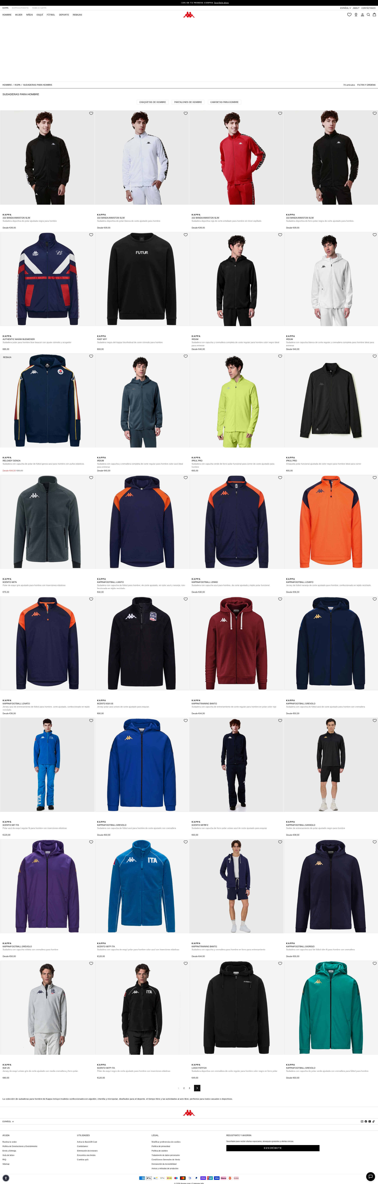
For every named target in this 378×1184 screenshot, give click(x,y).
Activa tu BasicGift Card (87, 1142)
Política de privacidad (161, 1146)
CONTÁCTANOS (368, 8)
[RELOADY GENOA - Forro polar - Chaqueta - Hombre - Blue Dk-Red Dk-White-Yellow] (4, 454)
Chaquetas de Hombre (152, 102)
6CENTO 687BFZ (229, 825)
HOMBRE (6, 15)
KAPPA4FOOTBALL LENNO (231, 582)
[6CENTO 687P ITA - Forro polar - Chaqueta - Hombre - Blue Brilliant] (99, 940)
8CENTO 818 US (123, 703)
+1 (212, 697)
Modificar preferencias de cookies (166, 1142)
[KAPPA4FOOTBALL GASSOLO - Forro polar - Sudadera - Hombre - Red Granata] (297, 819)
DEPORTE (64, 15)
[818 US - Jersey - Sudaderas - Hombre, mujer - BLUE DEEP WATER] (104, 697)
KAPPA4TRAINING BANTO (234, 703)
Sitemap (6, 1164)
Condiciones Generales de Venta (166, 1160)
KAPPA (6, 8)
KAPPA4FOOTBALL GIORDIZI (320, 946)
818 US (40, 1068)
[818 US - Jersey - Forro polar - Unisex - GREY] (108, 697)
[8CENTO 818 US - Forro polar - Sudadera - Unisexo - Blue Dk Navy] (99, 697)
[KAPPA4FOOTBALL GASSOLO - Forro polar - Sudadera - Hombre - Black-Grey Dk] (288, 819)
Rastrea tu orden (10, 1142)
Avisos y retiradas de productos (165, 1168)
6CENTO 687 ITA (35, 825)
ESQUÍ (40, 15)
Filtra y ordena (366, 85)
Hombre (7, 85)
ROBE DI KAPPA (39, 8)
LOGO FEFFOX (234, 1068)
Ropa (17, 85)
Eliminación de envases (87, 1151)
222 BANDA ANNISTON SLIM (30, 218)
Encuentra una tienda (86, 1155)
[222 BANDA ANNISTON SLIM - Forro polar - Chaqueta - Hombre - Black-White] (4, 211)
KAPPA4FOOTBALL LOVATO (328, 582)
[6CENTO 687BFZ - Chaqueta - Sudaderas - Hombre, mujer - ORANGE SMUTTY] (198, 819)
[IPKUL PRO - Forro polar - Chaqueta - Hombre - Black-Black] (198, 454)
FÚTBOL (51, 15)
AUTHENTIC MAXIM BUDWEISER (37, 339)
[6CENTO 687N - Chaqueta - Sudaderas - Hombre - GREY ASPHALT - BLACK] (4, 576)
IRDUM (235, 341)
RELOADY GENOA (43, 460)
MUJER (18, 15)
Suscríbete (273, 1148)
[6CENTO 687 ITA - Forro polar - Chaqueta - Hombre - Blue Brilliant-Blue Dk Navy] (4, 819)
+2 (23, 211)
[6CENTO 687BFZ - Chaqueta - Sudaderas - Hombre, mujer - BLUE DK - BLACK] (193, 819)
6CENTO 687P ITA (138, 946)
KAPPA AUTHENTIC (20, 8)
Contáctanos (82, 1146)
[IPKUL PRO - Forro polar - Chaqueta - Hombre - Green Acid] (193, 454)
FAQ (4, 1160)
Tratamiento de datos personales (166, 1155)
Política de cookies (160, 1151)
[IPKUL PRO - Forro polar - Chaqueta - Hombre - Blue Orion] (203, 454)
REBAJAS (77, 15)
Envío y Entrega (9, 1151)
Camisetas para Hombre (224, 102)
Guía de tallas (8, 1155)
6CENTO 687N (34, 582)
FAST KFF (130, 339)
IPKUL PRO (233, 462)
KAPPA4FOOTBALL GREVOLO (325, 703)
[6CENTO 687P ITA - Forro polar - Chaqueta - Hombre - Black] (104, 940)
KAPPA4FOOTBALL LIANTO (141, 583)
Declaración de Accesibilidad (164, 1164)
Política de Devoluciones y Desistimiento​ (20, 1146)
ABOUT (356, 8)
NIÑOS (29, 15)
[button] (5, 1178)
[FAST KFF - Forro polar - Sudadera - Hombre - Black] (99, 333)
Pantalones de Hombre (188, 102)
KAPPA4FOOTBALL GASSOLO (315, 825)
